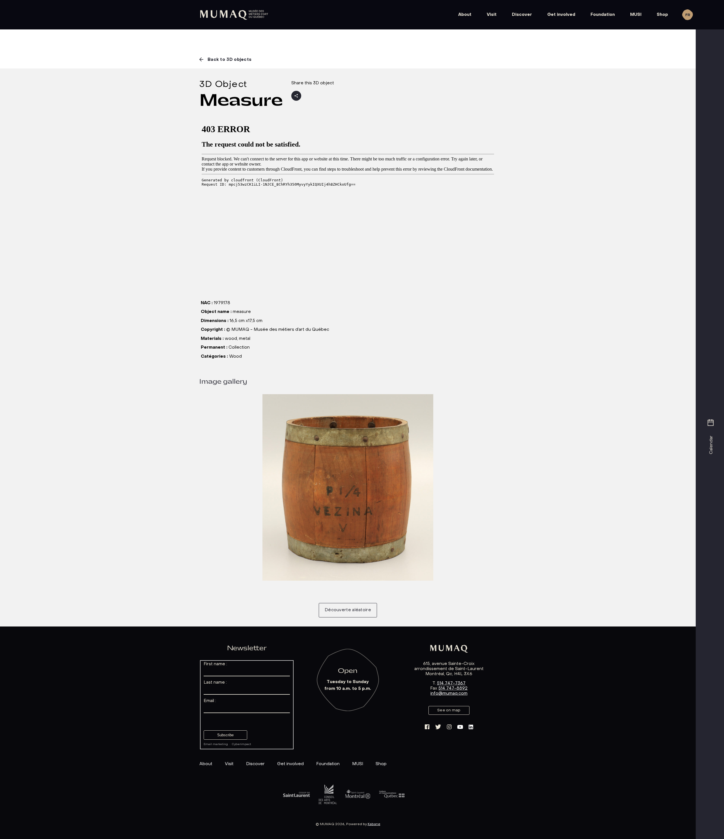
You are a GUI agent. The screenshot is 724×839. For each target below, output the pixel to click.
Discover (522, 15)
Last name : (215, 682)
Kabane (374, 824)
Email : (210, 701)
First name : (215, 664)
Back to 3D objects (229, 60)
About (464, 15)
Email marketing (216, 744)
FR (687, 15)
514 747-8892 (452, 688)
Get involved (561, 15)
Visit (492, 15)
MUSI (635, 15)
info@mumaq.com (448, 694)
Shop (662, 15)
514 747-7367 (451, 683)
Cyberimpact (241, 744)
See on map (449, 710)
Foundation (603, 15)
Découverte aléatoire (348, 610)
